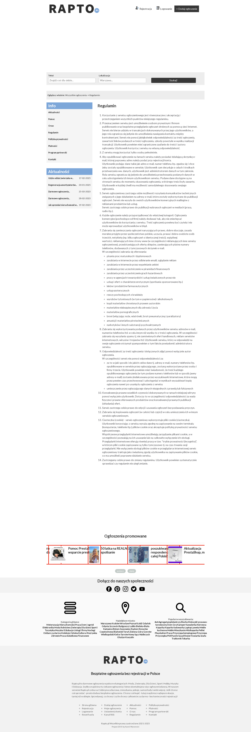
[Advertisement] (125, 44)
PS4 (169, 635)
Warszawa (106, 623)
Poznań (133, 623)
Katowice (108, 629)
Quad (181, 635)
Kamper (181, 624)
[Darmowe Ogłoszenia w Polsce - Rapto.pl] (74, 1)
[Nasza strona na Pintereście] (117, 589)
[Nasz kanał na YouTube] (142, 589)
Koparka (160, 627)
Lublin (133, 626)
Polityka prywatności (58, 139)
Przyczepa (202, 633)
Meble (170, 630)
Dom (169, 624)
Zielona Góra (136, 631)
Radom (134, 629)
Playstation (160, 633)
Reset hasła (88, 714)
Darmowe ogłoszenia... (69, 191)
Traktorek (177, 638)
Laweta (195, 627)
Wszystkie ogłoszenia (76, 95)
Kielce (117, 634)
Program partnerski (57, 152)
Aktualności (54, 112)
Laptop (188, 627)
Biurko (184, 622)
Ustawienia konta (113, 711)
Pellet (202, 630)
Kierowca (201, 624)
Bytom (116, 629)
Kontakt (52, 159)
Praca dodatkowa (69, 635)
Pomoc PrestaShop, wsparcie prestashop (83, 550)
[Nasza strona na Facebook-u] (109, 589)
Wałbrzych (144, 634)
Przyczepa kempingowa (184, 633)
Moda (57, 627)
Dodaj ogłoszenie (113, 705)
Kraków (115, 623)
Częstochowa (106, 631)
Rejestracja (145, 8)
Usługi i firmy (80, 630)
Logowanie (166, 8)
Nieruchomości (67, 624)
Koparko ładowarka (174, 627)
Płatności (52, 146)
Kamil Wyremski (132, 727)
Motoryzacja (52, 624)
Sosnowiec (125, 629)
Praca (78, 624)
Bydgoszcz (124, 626)
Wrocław (124, 623)
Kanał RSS (109, 714)
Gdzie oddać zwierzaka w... (69, 178)
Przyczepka (161, 635)
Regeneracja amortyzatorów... (69, 185)
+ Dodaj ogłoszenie (186, 8)
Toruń (126, 631)
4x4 (156, 622)
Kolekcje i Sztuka (69, 633)
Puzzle (174, 635)
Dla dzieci (86, 627)
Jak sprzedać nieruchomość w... (69, 205)
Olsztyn (121, 637)
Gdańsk (146, 623)
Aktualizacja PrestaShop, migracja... (200, 550)
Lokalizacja (104, 75)
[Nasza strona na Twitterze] (134, 589)
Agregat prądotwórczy (170, 622)
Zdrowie (55, 635)
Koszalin (129, 637)
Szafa (203, 635)
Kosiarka (195, 635)
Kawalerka (191, 624)
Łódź (139, 623)
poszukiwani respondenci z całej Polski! (161, 552)
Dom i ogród (87, 624)
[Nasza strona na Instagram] (125, 589)
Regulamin (94, 95)
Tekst (51, 75)
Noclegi (91, 630)
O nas (51, 125)
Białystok (118, 631)
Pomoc (51, 119)
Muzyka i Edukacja (64, 630)
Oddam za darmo (52, 633)
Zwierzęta (76, 627)
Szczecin (114, 626)
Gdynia (105, 626)
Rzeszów (143, 629)
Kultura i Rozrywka (87, 633)
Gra (175, 624)
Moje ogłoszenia (112, 708)
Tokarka (186, 638)
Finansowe (83, 635)
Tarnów (124, 634)
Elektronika (48, 627)
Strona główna (89, 705)
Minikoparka (192, 630)
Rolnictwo (66, 627)
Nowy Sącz (133, 634)
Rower (187, 635)
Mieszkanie (180, 630)
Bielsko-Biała (142, 626)
